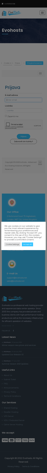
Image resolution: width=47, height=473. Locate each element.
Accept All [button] (27, 244)
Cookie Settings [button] (12, 244)
